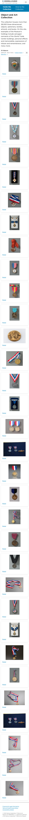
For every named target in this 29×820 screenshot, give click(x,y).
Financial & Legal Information (11, 806)
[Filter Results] (26, 53)
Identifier (3, 54)
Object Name (18, 52)
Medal (4, 74)
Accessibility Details (8, 809)
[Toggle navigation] (26, 2)
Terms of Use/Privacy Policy (10, 808)
